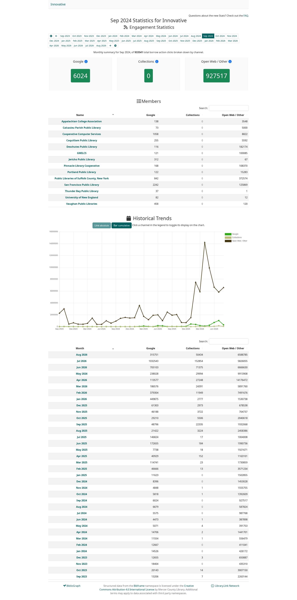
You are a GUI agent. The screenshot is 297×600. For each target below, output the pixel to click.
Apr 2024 (148, 35)
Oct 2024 (220, 35)
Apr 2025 (102, 40)
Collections (193, 115)
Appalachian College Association (82, 121)
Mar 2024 (137, 35)
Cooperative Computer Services (81, 134)
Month (80, 348)
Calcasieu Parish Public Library (82, 127)
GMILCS (81, 153)
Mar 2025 (90, 40)
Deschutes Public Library (82, 146)
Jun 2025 (126, 40)
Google (150, 115)
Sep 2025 (161, 40)
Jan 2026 (209, 40)
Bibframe (139, 585)
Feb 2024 (124, 35)
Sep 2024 (208, 35)
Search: (203, 108)
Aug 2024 (196, 35)
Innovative (58, 4)
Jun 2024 (173, 35)
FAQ (245, 15)
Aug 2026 (101, 45)
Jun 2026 (78, 45)
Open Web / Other (233, 115)
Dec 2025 (197, 40)
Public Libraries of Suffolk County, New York (82, 178)
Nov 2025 (185, 40)
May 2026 (66, 45)
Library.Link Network (226, 585)
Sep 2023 (65, 35)
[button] (86, 61)
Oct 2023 (77, 35)
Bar (122, 225)
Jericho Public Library (82, 159)
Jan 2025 (66, 40)
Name (80, 115)
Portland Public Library (81, 172)
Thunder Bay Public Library (81, 191)
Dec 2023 (101, 35)
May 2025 (114, 40)
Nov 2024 (232, 35)
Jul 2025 (137, 40)
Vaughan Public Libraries (81, 203)
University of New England (81, 197)
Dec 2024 (54, 40)
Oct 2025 (173, 40)
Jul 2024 (184, 35)
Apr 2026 (54, 45)
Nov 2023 (89, 35)
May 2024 (161, 35)
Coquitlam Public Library (81, 140)
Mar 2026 (233, 40)
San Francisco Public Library (81, 184)
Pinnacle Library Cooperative (81, 165)
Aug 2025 (149, 40)
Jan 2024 (112, 35)
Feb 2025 (77, 40)
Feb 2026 (220, 40)
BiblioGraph (73, 585)
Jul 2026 (90, 45)
